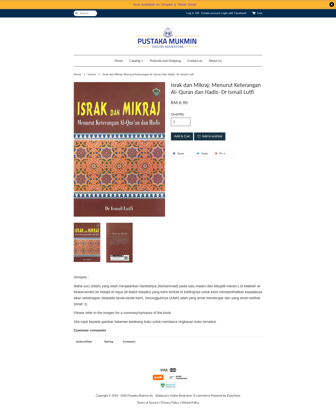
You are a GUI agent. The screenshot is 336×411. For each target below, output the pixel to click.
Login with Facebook (233, 13)
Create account (210, 13)
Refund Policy (190, 402)
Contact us (194, 60)
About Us (215, 60)
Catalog (135, 60)
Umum (92, 74)
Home (119, 60)
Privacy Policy (170, 402)
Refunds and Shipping (165, 60)
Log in (190, 13)
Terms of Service (147, 402)
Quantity (177, 114)
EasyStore (233, 395)
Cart (259, 13)
